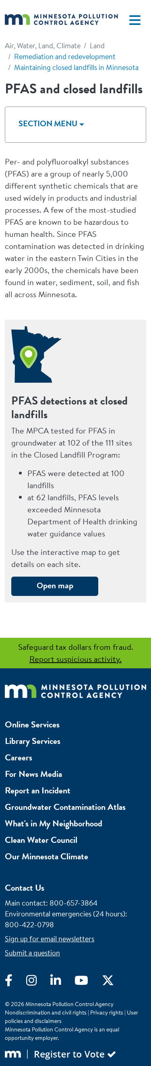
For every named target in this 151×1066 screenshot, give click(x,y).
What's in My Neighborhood (53, 823)
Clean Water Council (41, 840)
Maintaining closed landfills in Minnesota (76, 67)
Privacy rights (106, 1012)
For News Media (33, 774)
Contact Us (24, 887)
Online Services (32, 724)
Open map (55, 585)
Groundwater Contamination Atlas (65, 807)
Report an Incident (37, 790)
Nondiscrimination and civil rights (46, 1012)
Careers (18, 757)
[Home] (61, 19)
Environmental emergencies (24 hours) (65, 914)
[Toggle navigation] (135, 20)
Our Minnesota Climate (46, 856)
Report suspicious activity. (75, 658)
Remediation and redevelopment (65, 56)
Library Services (32, 741)
